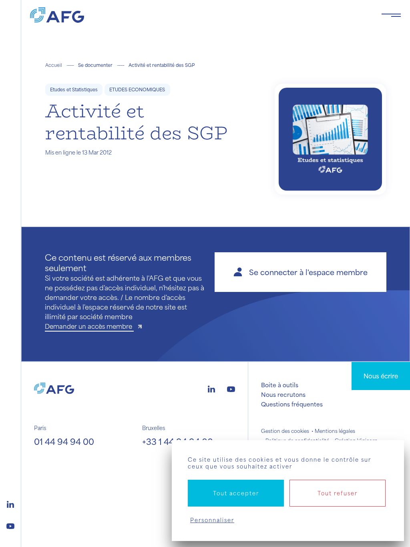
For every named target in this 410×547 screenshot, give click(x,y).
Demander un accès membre (89, 326)
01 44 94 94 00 (64, 441)
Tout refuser (338, 493)
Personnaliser (212, 520)
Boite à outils (279, 384)
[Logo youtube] (10, 525)
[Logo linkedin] (10, 503)
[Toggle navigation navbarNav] (391, 15)
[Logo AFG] (199, 15)
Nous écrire (381, 376)
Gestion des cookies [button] (285, 431)
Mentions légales (335, 431)
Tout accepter (236, 493)
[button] (300, 272)
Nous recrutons (283, 394)
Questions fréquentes (292, 404)
